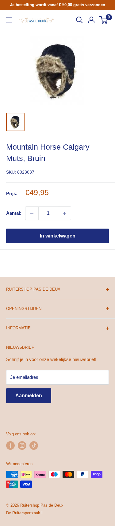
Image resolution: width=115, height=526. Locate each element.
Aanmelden (28, 395)
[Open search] (79, 20)
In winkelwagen (57, 235)
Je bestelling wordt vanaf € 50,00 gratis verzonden (57, 4)
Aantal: (13, 213)
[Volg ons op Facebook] (10, 445)
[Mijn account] (91, 20)
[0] (104, 20)
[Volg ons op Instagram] (22, 445)
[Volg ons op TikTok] (33, 445)
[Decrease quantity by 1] (31, 213)
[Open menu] (9, 20)
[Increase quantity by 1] (64, 213)
